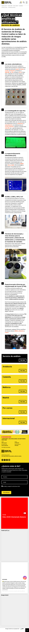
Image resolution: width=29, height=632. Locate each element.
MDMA (22, 163)
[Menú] (26, 2)
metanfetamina (8, 125)
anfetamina (20, 123)
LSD (12, 72)
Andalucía (4, 5)
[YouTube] (9, 460)
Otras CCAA (4, 7)
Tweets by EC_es (5, 530)
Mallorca (15, 5)
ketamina (12, 70)
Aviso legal (4, 456)
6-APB (12, 165)
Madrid (21, 5)
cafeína (7, 332)
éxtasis (22, 69)
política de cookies (17, 456)
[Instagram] (7, 460)
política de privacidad (10, 456)
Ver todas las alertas (6, 447)
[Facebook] (5, 460)
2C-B (20, 72)
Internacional (12, 7)
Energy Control (4, 595)
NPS (8, 128)
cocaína (7, 70)
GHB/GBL (7, 72)
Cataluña (10, 5)
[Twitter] (2, 460)
